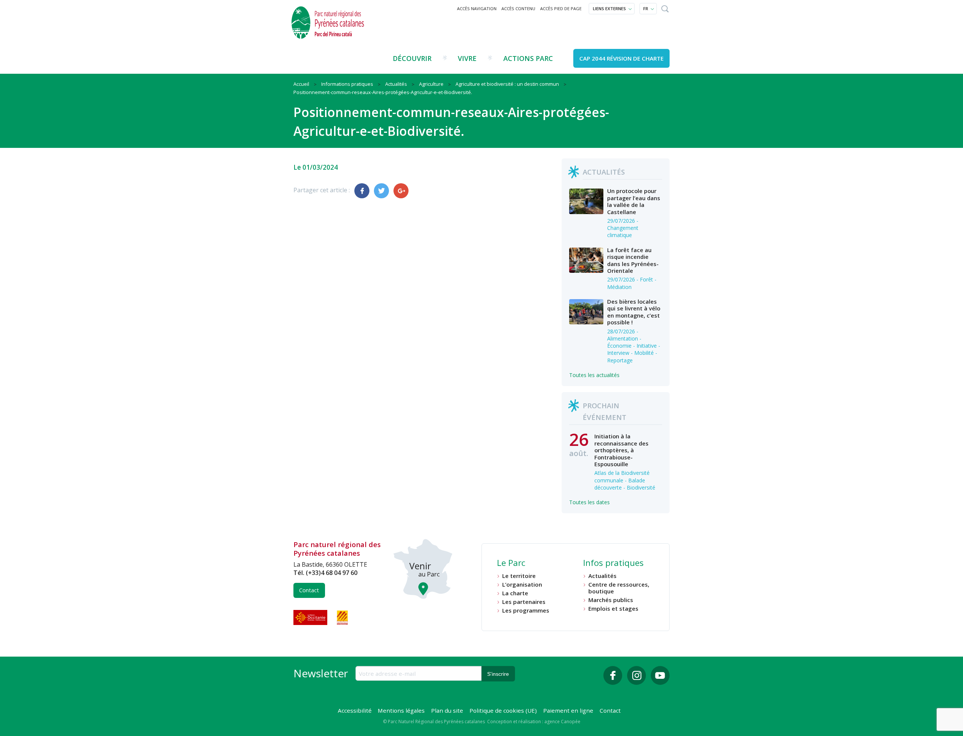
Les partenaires (523, 601)
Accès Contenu (518, 8)
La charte (515, 593)
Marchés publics (610, 600)
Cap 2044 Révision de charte (621, 58)
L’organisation (522, 584)
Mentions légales (401, 710)
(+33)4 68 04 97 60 (331, 573)
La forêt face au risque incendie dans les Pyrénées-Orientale (633, 260)
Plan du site (447, 710)
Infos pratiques (613, 564)
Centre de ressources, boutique (618, 588)
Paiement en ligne (568, 710)
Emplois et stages (613, 608)
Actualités (602, 575)
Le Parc (511, 564)
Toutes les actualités (594, 375)
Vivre (467, 58)
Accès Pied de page (561, 8)
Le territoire (519, 575)
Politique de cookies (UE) (503, 710)
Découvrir (412, 58)
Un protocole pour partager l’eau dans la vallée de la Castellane (633, 201)
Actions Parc (528, 58)
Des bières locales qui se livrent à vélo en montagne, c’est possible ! (633, 312)
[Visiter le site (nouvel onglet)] (311, 617)
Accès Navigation (477, 8)
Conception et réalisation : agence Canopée (533, 721)
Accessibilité (355, 710)
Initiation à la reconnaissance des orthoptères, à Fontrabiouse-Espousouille (621, 450)
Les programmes (525, 610)
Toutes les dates (589, 502)
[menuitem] (477, 8)
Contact (309, 590)
